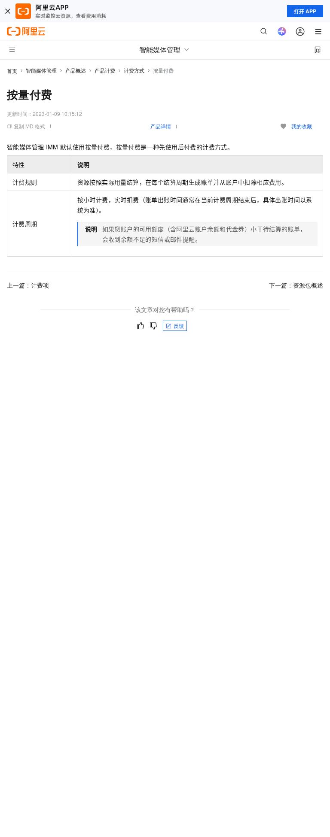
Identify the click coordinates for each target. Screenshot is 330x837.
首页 (12, 70)
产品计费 (105, 70)
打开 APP (305, 11)
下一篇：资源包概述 (296, 285)
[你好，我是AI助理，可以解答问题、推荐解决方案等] (282, 31)
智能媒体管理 (41, 70)
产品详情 (160, 126)
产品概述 (75, 70)
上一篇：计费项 (28, 285)
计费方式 (134, 70)
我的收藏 (301, 126)
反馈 (179, 325)
